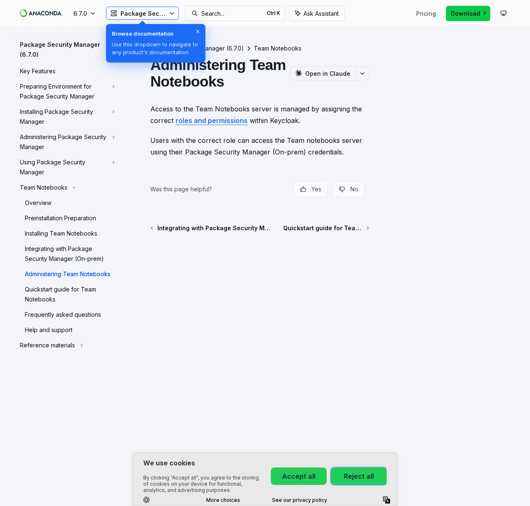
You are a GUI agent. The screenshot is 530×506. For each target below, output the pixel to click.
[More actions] (362, 73)
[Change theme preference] (503, 13)
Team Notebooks (277, 48)
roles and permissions (212, 120)
